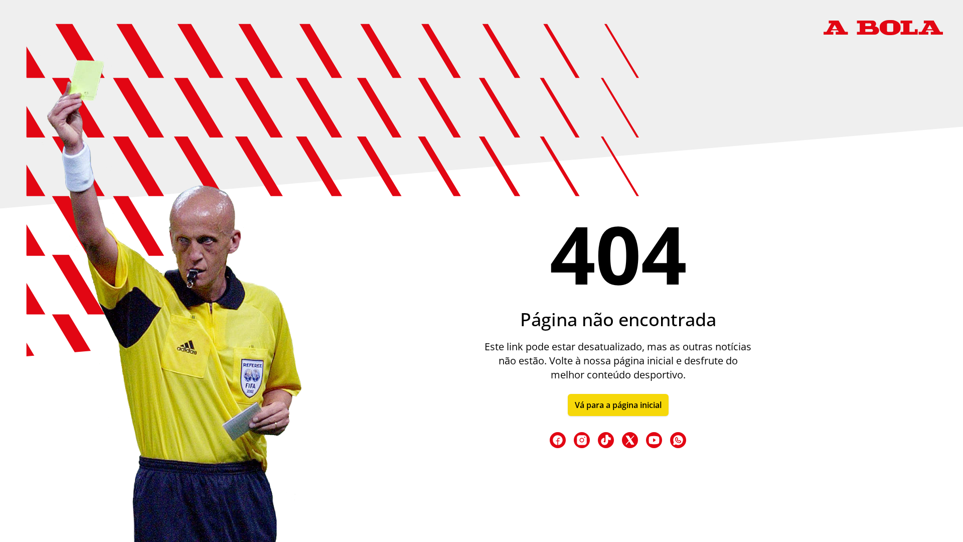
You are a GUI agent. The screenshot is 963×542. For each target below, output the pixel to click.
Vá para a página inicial (618, 405)
